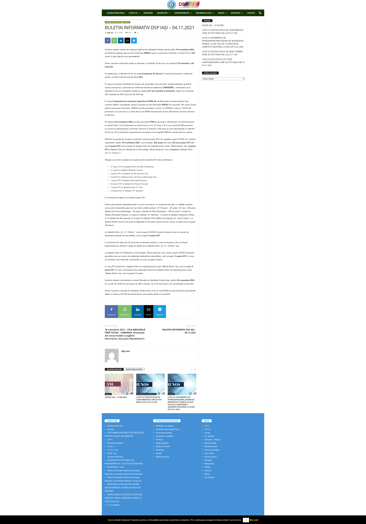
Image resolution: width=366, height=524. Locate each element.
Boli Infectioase (210, 446)
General (126, 22)
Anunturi (148, 13)
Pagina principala (116, 13)
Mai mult (254, 520)
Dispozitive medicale (164, 436)
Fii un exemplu (113, 505)
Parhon (207, 467)
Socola (207, 433)
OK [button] (246, 520)
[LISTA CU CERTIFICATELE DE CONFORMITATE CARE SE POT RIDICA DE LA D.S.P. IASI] (150, 384)
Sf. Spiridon (209, 436)
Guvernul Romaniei (115, 457)
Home (107, 19)
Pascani (207, 470)
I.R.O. (206, 426)
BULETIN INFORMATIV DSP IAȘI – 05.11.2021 (179, 331)
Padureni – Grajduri (212, 440)
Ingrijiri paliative (162, 443)
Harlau (207, 474)
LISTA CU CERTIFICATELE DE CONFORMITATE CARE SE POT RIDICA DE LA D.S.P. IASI (149, 399)
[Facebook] (108, 40)
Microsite (235, 13)
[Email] (127, 40)
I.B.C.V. (207, 429)
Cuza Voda (208, 453)
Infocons (110, 429)
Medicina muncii (162, 457)
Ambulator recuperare (165, 426)
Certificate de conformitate (146, 394)
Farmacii (159, 440)
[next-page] (194, 369)
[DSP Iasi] (183, 4)
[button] (260, 13)
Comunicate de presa (119, 19)
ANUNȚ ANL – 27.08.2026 (116, 397)
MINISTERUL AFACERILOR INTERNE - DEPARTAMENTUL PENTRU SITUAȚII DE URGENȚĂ (123, 487)
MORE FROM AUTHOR (134, 369)
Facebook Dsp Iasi (115, 426)
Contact (251, 13)
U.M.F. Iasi (111, 453)
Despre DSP (162, 13)
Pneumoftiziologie (211, 450)
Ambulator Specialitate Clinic (168, 429)
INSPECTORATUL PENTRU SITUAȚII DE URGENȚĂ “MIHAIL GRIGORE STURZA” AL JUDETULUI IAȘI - (123, 498)
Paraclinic (160, 450)
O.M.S (110, 440)
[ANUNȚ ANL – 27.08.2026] (119, 384)
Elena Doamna (210, 457)
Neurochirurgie (210, 443)
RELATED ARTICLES (114, 369)
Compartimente (181, 13)
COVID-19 (133, 13)
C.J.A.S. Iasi (112, 450)
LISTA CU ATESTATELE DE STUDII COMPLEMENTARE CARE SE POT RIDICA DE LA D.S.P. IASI (223, 62)
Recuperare (209, 464)
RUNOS (221, 13)
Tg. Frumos (209, 477)
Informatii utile (204, 13)
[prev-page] (191, 369)
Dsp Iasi (110, 32)
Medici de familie (163, 446)
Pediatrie (208, 460)
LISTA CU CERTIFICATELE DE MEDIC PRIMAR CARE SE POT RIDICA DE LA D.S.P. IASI (222, 53)
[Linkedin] (121, 40)
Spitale (159, 453)
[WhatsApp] (114, 40)
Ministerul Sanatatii (115, 443)
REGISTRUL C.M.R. (115, 467)
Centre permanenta (164, 433)
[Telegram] (134, 40)
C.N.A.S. (111, 446)
